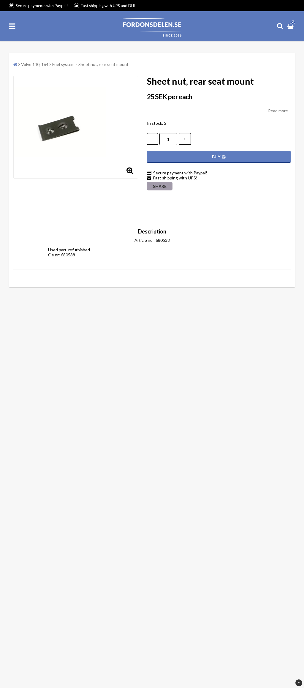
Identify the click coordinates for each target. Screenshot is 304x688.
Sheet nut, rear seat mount (103, 64)
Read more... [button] (279, 110)
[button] (291, 26)
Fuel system (63, 64)
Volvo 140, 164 (34, 64)
